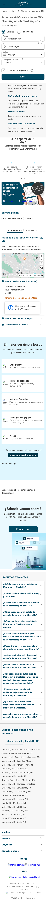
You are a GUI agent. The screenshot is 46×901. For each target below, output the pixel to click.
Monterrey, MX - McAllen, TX (15, 768)
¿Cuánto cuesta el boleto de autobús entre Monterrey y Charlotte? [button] (21, 604)
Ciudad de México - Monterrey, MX (17, 753)
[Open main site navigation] (4, 4)
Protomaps (23, 275)
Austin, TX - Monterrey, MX (14, 814)
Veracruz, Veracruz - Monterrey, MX (17, 772)
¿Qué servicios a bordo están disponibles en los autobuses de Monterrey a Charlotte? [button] (18, 704)
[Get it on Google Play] (16, 864)
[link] (23, 535)
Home (4, 11)
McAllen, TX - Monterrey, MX (15, 795)
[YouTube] (7, 877)
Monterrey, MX (38, 11)
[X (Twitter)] (8, 877)
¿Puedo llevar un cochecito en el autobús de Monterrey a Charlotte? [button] (20, 666)
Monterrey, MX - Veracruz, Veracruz (17, 765)
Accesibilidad (23, 890)
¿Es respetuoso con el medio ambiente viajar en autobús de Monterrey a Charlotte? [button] (17, 692)
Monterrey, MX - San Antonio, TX (16, 788)
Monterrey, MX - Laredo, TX (14, 776)
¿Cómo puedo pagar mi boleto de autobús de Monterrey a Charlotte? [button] (20, 613)
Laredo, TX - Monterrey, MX (14, 803)
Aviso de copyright (33, 886)
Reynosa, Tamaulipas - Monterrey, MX (18, 780)
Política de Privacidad (15, 886)
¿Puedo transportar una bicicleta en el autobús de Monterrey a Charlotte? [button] (21, 647)
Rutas (14, 11)
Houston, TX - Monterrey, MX (15, 811)
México (24, 11)
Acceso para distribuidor (20, 883)
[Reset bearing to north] (41, 263)
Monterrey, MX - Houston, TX (15, 799)
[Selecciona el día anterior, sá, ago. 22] (37, 54)
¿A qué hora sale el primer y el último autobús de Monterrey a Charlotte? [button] (21, 715)
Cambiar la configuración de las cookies (26, 893)
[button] (23, 39)
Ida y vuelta (27, 32)
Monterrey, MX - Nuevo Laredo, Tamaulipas (21, 749)
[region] (23, 265)
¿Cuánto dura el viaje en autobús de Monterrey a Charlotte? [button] (20, 585)
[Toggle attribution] (41, 275)
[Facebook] (6, 877)
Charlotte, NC (31, 230)
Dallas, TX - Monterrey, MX (14, 818)
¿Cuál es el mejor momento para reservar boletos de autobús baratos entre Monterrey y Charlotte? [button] (21, 636)
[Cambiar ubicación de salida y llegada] (40, 43)
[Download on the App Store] (32, 864)
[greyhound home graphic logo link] (23, 4)
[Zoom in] (41, 256)
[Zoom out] (41, 259)
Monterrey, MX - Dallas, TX (14, 807)
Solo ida (10, 32)
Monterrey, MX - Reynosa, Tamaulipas (18, 784)
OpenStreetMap (34, 275)
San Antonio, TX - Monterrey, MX (16, 791)
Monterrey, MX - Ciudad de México (17, 761)
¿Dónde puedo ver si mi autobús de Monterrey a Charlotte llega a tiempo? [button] (20, 624)
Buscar (23, 77)
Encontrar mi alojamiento (18, 70)
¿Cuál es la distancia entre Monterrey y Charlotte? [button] (21, 595)
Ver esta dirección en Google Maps (21, 298)
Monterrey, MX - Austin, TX (14, 822)
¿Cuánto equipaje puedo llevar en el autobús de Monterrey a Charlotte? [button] (20, 657)
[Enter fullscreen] (41, 268)
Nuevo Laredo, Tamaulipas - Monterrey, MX (21, 757)
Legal (34, 883)
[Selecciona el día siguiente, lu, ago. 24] (41, 54)
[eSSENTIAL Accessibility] (25, 877)
